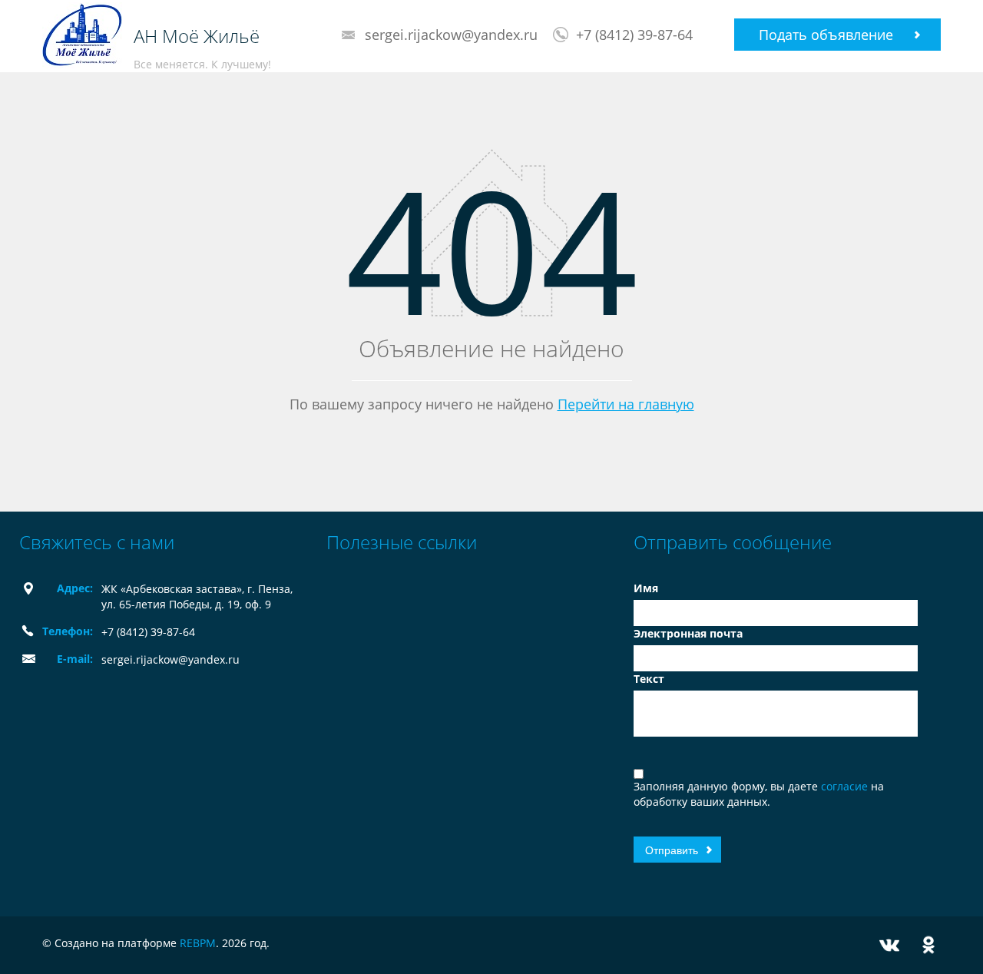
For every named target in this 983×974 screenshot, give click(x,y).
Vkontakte (889, 945)
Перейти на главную (626, 404)
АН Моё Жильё (197, 36)
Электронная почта (688, 633)
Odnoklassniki (928, 945)
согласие (846, 786)
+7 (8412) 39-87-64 (634, 34)
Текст (649, 678)
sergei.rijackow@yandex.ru (451, 34)
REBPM (198, 943)
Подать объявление (826, 34)
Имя (646, 588)
